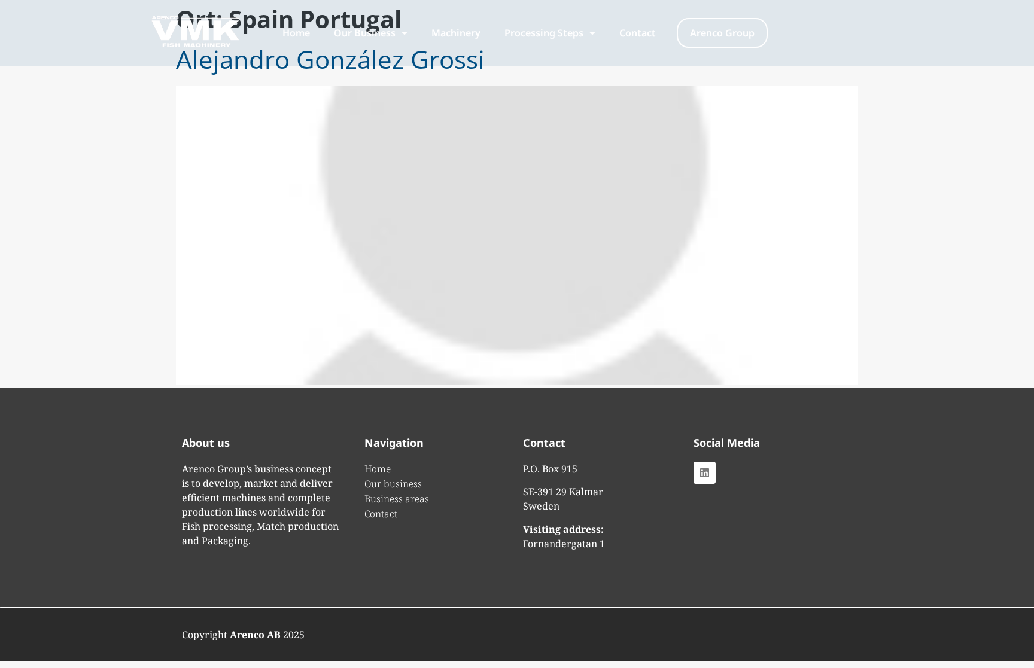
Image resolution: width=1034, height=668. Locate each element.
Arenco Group (722, 32)
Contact (637, 32)
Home (296, 32)
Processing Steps (543, 32)
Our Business (365, 32)
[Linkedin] (705, 473)
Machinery (455, 32)
